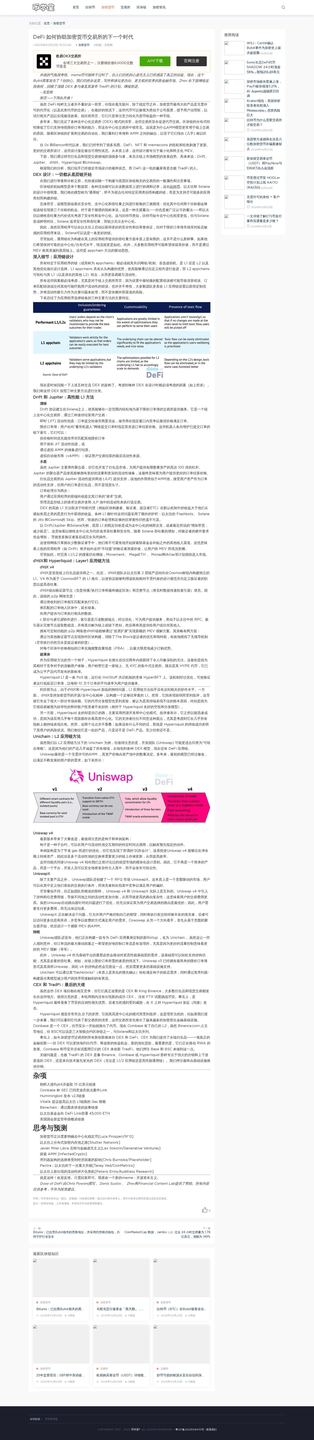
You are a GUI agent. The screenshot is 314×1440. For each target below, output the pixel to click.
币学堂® (135, 1429)
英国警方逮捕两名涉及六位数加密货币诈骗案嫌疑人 (264, 144)
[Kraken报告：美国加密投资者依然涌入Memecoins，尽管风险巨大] (234, 106)
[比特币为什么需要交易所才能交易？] (234, 125)
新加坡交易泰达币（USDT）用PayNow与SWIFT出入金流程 (264, 163)
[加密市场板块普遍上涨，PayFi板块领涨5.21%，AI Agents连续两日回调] (234, 86)
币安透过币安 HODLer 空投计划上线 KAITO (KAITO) (263, 182)
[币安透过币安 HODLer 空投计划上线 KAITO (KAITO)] (234, 183)
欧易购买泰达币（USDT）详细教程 (120, 1376)
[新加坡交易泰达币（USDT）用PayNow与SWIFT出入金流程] (234, 163)
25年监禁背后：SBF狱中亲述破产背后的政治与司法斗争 (60, 1376)
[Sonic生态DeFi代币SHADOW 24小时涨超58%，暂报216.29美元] (234, 67)
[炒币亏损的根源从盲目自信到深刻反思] (182, 1344)
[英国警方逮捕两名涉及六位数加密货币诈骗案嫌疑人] (234, 144)
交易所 (125, 7)
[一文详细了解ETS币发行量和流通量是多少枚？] (234, 221)
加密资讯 (159, 7)
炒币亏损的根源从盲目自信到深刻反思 (181, 1376)
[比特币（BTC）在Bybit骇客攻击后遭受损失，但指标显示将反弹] (182, 1278)
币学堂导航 (51, 1419)
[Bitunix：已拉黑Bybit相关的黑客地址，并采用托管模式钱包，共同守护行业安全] (61, 1278)
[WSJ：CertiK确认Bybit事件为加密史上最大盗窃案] (234, 48)
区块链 (141, 7)
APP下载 (155, 61)
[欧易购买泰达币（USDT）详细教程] (121, 1344)
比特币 (90, 7)
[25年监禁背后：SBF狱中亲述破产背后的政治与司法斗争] (61, 1344)
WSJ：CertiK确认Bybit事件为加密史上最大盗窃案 (264, 48)
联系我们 (211, 1429)
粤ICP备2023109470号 (189, 1429)
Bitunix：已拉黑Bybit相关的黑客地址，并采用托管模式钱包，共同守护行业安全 (60, 1309)
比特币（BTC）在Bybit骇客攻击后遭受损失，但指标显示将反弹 (180, 1309)
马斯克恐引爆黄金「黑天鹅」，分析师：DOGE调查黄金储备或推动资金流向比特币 (121, 1309)
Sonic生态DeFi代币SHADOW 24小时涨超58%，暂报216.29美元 (263, 67)
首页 (76, 7)
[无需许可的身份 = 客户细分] (234, 202)
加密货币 (107, 7)
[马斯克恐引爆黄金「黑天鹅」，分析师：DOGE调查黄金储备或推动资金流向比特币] (121, 1278)
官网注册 (191, 61)
